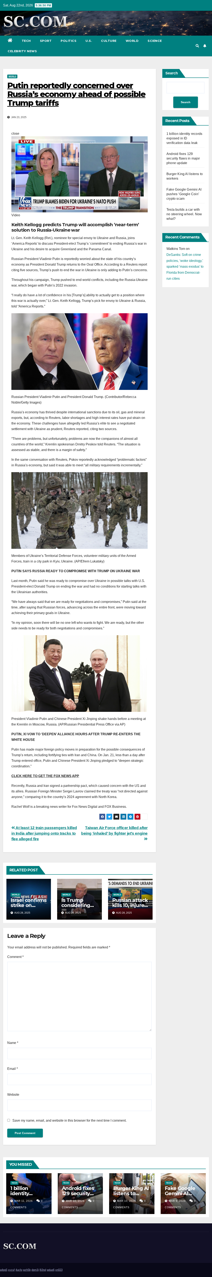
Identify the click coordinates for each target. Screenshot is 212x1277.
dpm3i (35, 1269)
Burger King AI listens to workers (131, 1193)
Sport (46, 41)
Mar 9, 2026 (177, 1201)
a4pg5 (3, 1269)
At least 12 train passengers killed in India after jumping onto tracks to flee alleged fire (44, 833)
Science (155, 41)
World (132, 41)
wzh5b (27, 1269)
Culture (109, 41)
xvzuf (11, 1269)
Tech (26, 41)
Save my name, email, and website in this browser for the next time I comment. (69, 1120)
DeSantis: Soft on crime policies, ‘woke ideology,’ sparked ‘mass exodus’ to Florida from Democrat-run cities (185, 266)
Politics (68, 41)
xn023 (59, 1269)
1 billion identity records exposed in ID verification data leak (184, 138)
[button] (197, 46)
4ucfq (19, 1269)
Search (171, 73)
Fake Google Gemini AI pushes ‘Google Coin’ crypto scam (183, 194)
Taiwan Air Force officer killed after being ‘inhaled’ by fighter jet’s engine (114, 831)
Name (12, 1043)
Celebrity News (22, 51)
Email (12, 1068)
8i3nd (43, 1269)
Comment (15, 957)
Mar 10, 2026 (75, 1201)
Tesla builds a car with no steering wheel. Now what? (184, 214)
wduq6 (50, 1269)
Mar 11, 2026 (23, 1201)
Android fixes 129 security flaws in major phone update (183, 158)
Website (13, 1094)
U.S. (89, 41)
